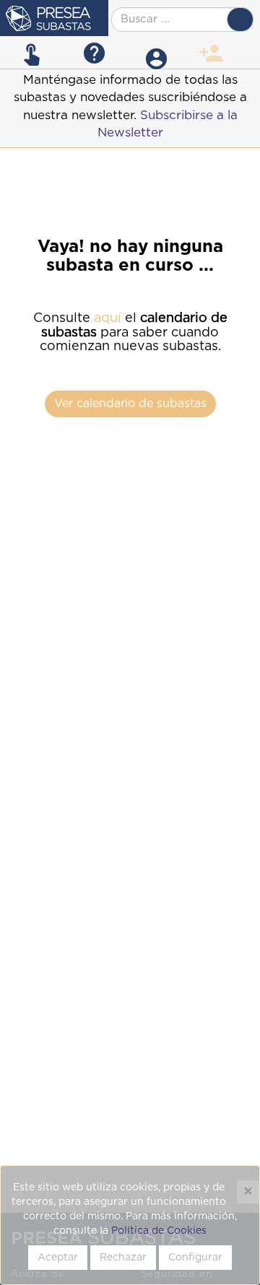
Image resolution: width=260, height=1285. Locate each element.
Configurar (195, 1258)
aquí (107, 318)
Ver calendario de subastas (130, 403)
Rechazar (123, 1258)
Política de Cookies (159, 1231)
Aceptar (58, 1258)
